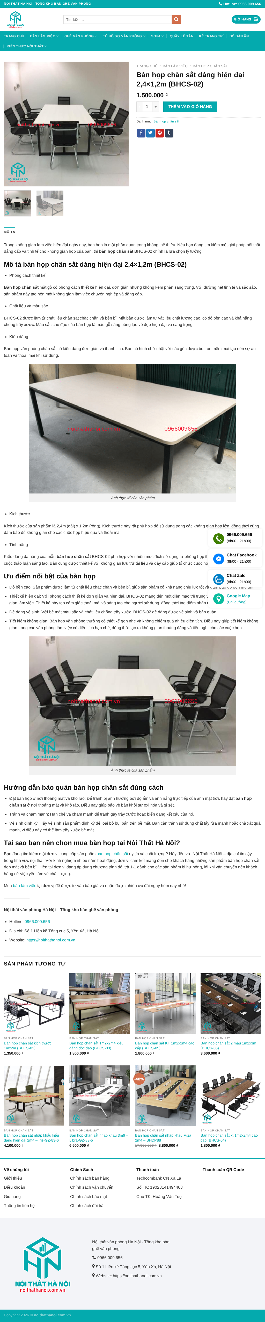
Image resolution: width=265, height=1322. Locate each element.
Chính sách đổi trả (87, 1205)
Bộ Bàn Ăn (239, 36)
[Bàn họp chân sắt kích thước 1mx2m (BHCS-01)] (34, 1003)
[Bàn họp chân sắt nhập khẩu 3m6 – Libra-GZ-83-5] (99, 1095)
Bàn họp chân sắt (210, 66)
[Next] (119, 124)
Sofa (155, 36)
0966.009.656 (37, 921)
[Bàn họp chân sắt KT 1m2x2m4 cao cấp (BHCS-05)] (165, 1003)
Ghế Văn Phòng (79, 36)
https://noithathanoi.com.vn (50, 940)
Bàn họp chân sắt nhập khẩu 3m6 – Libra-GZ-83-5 (98, 1137)
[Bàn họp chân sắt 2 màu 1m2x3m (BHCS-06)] (231, 1003)
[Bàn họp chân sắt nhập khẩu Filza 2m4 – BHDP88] (165, 1095)
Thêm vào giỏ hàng (190, 106)
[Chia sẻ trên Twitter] (150, 133)
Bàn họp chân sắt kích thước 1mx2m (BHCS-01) (27, 1045)
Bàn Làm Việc (42, 36)
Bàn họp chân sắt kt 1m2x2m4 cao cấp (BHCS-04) (229, 1137)
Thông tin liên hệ (19, 1205)
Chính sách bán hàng (89, 1178)
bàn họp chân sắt (112, 854)
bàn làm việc (24, 885)
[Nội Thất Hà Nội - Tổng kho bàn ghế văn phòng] (30, 19)
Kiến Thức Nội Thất (25, 46)
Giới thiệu (13, 1178)
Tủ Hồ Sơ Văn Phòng (122, 36)
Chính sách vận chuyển (91, 1187)
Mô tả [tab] (9, 232)
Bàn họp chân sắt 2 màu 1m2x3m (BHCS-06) (228, 1045)
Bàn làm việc (175, 66)
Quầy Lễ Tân (181, 36)
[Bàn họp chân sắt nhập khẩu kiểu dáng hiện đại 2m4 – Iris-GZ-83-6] (34, 1095)
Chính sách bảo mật (88, 1196)
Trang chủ (147, 66)
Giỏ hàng (12, 1196)
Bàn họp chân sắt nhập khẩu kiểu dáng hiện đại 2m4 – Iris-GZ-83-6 (31, 1137)
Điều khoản (14, 1187)
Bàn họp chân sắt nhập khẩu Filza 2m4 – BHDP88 (163, 1137)
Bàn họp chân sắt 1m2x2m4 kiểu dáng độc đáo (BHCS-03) (96, 1045)
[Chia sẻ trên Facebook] (141, 133)
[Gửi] (176, 19)
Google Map (238, 599)
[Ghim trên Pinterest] (160, 133)
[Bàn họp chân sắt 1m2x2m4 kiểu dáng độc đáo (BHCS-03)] (99, 1003)
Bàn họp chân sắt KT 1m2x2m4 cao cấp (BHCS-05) (164, 1045)
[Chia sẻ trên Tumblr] (169, 133)
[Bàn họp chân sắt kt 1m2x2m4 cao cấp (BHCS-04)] (231, 1095)
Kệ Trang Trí (211, 36)
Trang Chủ (14, 36)
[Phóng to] (11, 180)
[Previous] (13, 124)
